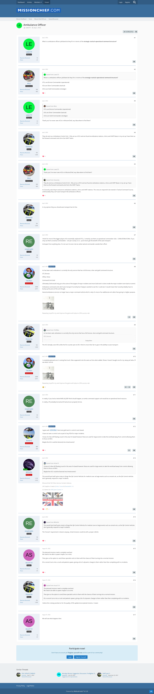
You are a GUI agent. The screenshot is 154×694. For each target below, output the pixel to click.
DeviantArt (68, 486)
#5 (135, 164)
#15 (134, 548)
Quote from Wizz (51, 106)
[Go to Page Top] (151, 691)
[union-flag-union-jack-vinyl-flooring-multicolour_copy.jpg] (52, 499)
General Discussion (26, 677)
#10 (134, 356)
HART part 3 (106, 673)
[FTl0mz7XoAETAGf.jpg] (48, 303)
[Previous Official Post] (125, 387)
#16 (134, 580)
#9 (135, 325)
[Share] (136, 31)
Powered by (77, 691)
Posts (21, 60)
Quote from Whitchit (52, 522)
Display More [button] (88, 340)
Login (120, 2)
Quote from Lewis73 (52, 74)
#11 (134, 395)
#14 (134, 517)
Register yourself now (75, 652)
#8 (135, 266)
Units (57, 486)
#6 (135, 203)
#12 (134, 426)
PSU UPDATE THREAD (28, 673)
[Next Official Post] (129, 317)
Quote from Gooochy (52, 180)
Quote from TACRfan (52, 330)
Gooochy (24, 675)
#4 (135, 132)
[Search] (134, 2)
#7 (135, 235)
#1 (135, 38)
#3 (135, 101)
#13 (134, 458)
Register (127, 2)
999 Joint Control (56, 490)
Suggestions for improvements (69, 677)
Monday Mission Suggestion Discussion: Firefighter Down (79, 673)
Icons (61, 486)
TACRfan (54, 430)
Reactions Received (25, 58)
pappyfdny (64, 675)
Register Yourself (81, 657)
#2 (135, 69)
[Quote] (134, 61)
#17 (134, 615)
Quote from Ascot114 (53, 585)
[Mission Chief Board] (77, 11)
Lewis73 (28, 27)
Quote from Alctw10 (52, 463)
